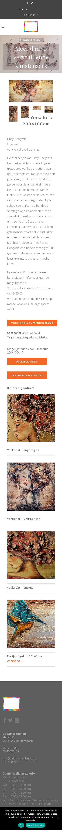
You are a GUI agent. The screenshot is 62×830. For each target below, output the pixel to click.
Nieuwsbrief (9, 762)
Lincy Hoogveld (31, 332)
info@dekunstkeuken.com (19, 758)
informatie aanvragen (27, 375)
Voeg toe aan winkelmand (32, 323)
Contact (24, 9)
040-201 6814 (31, 15)
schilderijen (41, 337)
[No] (58, 818)
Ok (21, 825)
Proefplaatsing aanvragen (27, 362)
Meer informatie (35, 825)
